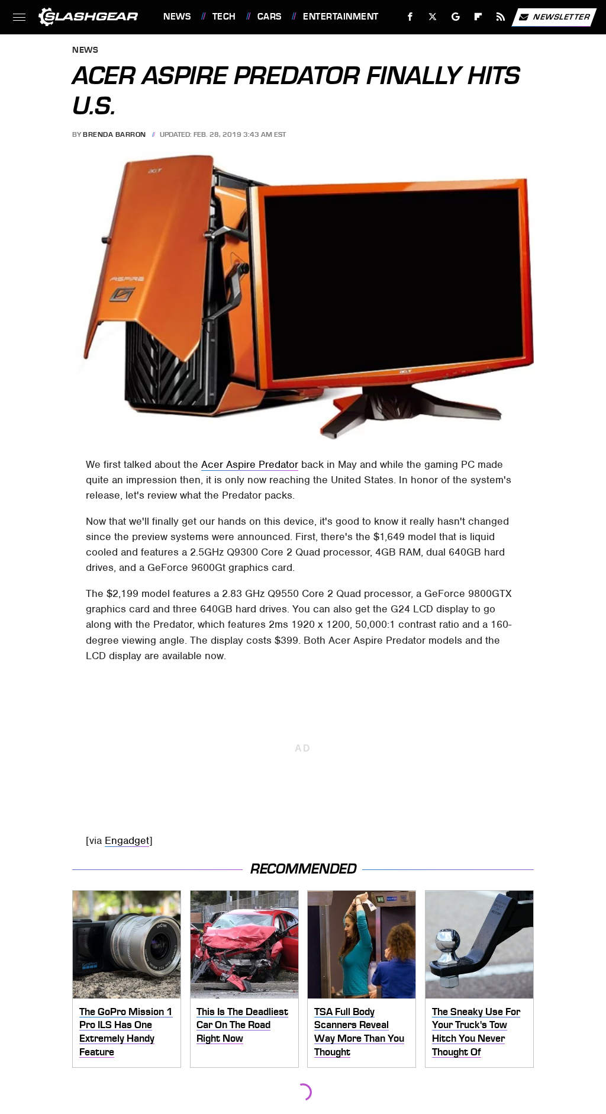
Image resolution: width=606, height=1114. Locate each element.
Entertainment (340, 16)
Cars (269, 16)
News (177, 16)
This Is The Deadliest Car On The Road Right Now (242, 1025)
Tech (224, 16)
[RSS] (501, 17)
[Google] (456, 17)
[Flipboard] (478, 17)
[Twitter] (432, 17)
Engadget (127, 840)
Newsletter (561, 16)
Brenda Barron (114, 134)
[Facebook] (410, 17)
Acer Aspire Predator (249, 464)
